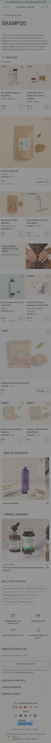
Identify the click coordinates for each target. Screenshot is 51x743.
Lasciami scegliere (13, 401)
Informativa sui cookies (33, 393)
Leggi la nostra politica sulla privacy (13, 393)
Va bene (38, 401)
